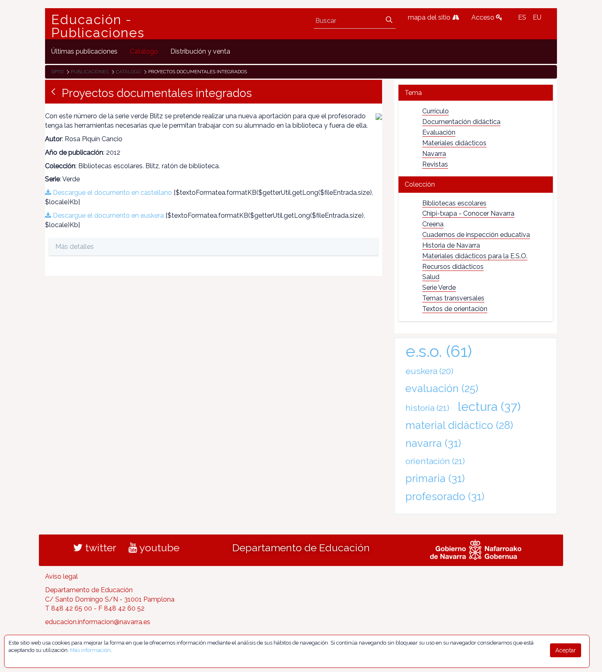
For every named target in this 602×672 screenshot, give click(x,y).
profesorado (444, 496)
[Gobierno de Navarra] (475, 548)
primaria (435, 478)
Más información (90, 650)
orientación (435, 461)
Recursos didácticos (453, 267)
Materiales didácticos (454, 143)
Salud (430, 277)
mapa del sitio (430, 17)
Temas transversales (453, 298)
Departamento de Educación (301, 547)
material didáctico (459, 425)
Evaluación (438, 132)
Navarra (434, 154)
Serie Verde (439, 287)
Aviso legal (61, 576)
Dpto (57, 71)
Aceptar (565, 650)
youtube (158, 547)
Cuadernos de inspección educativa (476, 235)
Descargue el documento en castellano (111, 192)
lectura (489, 406)
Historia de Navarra (451, 245)
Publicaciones (90, 71)
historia (427, 408)
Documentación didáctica (461, 122)
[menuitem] (84, 51)
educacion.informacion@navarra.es (97, 622)
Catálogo (128, 71)
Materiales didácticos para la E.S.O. (474, 256)
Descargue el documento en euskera (107, 215)
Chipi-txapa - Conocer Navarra (468, 213)
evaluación (441, 388)
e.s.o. (438, 351)
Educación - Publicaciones (98, 26)
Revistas (435, 164)
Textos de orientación (454, 309)
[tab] (475, 93)
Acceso (483, 17)
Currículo (435, 111)
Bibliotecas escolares (454, 203)
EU (537, 17)
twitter (99, 547)
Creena (433, 224)
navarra (433, 443)
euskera (429, 371)
